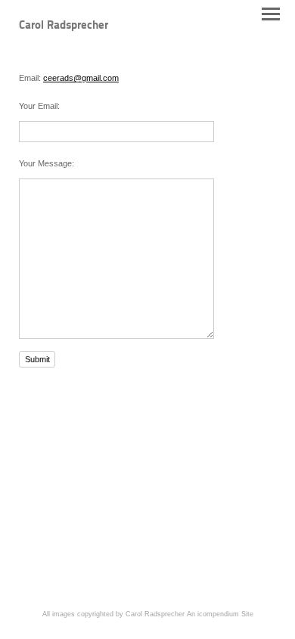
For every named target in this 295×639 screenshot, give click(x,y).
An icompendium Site (220, 614)
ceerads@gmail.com (81, 77)
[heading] (63, 25)
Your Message (45, 163)
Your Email (38, 105)
